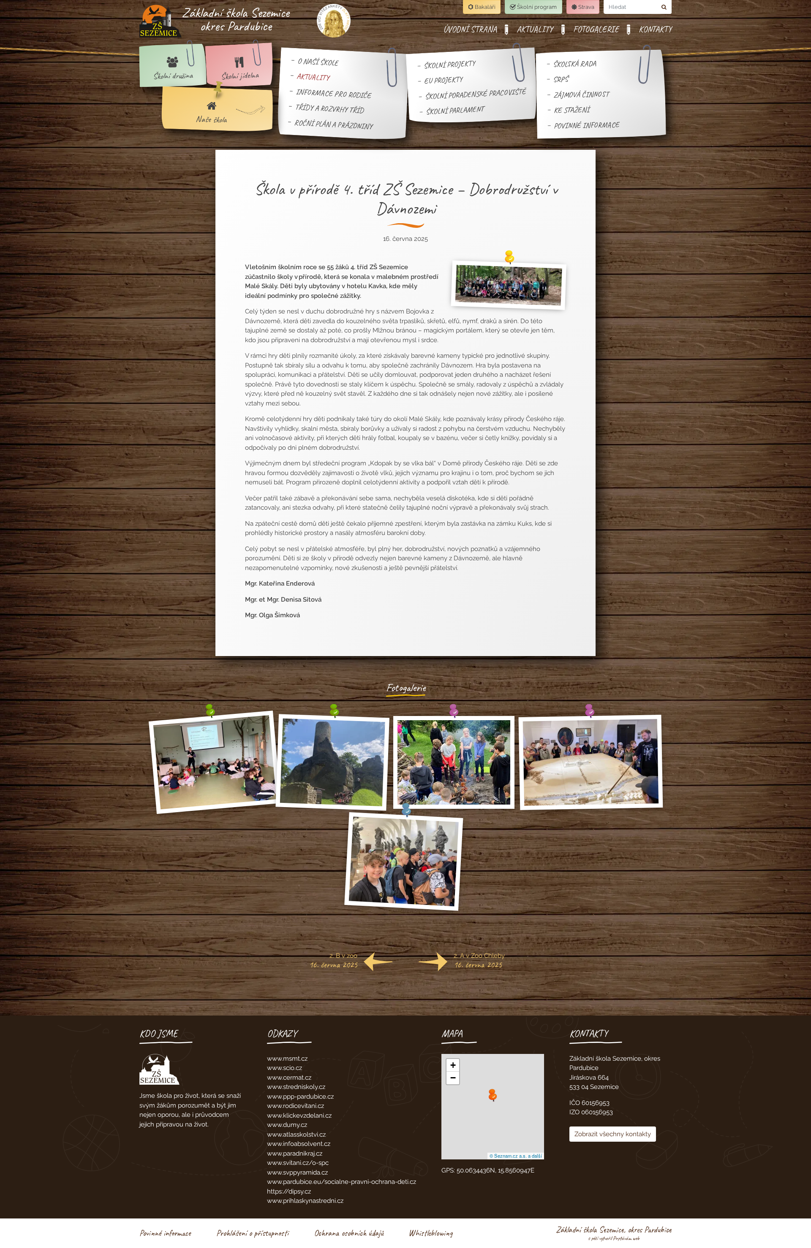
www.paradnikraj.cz (294, 1153)
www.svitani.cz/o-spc (298, 1163)
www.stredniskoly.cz (296, 1087)
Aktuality (313, 76)
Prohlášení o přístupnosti (252, 1233)
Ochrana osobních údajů (348, 1233)
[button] (493, 1098)
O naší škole (317, 61)
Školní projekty (449, 64)
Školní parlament (454, 110)
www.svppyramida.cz (297, 1172)
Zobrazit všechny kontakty (612, 1134)
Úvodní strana (470, 29)
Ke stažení (571, 109)
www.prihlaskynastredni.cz (305, 1201)
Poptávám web (626, 1238)
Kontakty (655, 29)
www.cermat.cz (289, 1077)
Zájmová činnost (581, 94)
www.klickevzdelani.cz (299, 1115)
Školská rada (574, 63)
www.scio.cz (284, 1068)
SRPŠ (560, 79)
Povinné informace (586, 124)
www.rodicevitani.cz (295, 1106)
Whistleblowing (430, 1233)
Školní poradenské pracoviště (475, 93)
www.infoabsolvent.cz (298, 1144)
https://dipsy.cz (289, 1191)
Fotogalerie (596, 29)
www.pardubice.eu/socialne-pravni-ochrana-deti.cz (341, 1182)
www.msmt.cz (287, 1058)
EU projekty (443, 80)
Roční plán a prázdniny (333, 124)
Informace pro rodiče (333, 93)
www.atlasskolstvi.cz (296, 1134)
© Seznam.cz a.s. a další (516, 1155)
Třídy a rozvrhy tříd (329, 108)
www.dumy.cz (287, 1125)
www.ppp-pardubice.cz (300, 1096)
